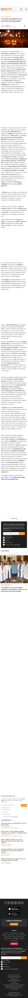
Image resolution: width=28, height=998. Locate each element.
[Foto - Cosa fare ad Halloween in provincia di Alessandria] (14, 38)
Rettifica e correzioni (14, 983)
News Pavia (7, 540)
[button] (26, 554)
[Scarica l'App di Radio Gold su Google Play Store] (14, 914)
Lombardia (15, 836)
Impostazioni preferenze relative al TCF (14, 986)
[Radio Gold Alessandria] (6, 9)
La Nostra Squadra (14, 933)
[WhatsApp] (22, 902)
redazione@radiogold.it (18, 994)
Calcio (11, 828)
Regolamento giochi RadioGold (14, 980)
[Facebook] (5, 902)
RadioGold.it (17, 992)
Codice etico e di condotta (14, 977)
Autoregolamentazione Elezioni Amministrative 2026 (14, 985)
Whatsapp (4, 935)
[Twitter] (9, 902)
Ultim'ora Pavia (7, 937)
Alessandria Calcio (5, 828)
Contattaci (14, 943)
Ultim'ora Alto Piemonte (18, 937)
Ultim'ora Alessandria (21, 935)
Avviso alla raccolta (14, 989)
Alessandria (8, 17)
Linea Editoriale (14, 979)
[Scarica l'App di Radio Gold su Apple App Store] (14, 909)
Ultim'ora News (11, 935)
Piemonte (20, 836)
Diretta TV (22, 938)
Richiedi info (14, 924)
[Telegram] (19, 902)
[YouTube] (12, 902)
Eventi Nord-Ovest (8, 542)
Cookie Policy (17, 975)
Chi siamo (6, 933)
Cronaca (3, 17)
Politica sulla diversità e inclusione (14, 976)
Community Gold (4, 836)
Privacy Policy (17, 545)
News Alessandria (8, 538)
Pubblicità (21, 933)
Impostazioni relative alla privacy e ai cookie (14, 987)
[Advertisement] (14, 110)
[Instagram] (15, 902)
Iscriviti (22, 533)
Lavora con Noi (14, 940)
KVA (17, 996)
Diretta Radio (15, 938)
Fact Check (14, 982)
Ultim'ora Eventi (7, 938)
